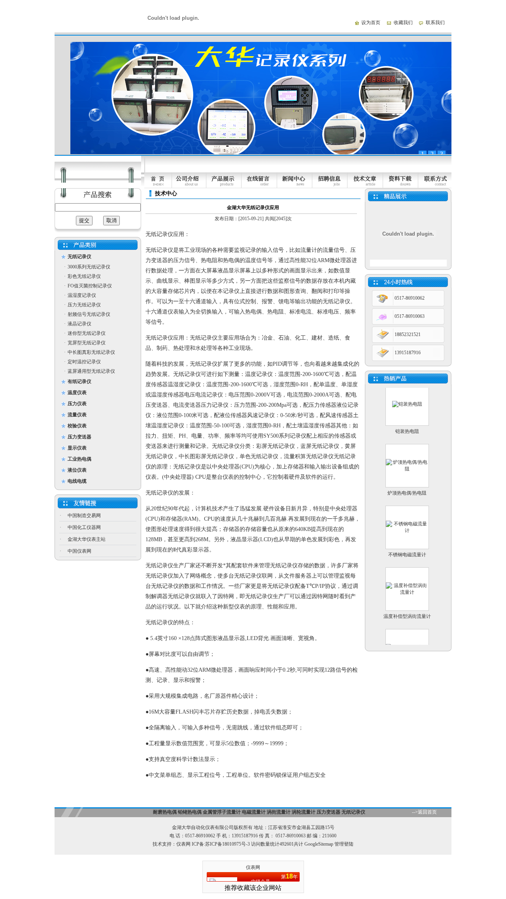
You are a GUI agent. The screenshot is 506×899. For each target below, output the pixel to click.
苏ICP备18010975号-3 (227, 844)
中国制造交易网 (84, 515)
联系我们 (435, 22)
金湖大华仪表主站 (87, 539)
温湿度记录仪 (82, 295)
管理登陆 (343, 844)
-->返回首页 (424, 812)
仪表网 (183, 844)
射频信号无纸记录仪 (89, 314)
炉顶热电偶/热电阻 (407, 482)
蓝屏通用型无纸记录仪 (91, 371)
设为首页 (370, 22)
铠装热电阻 (407, 421)
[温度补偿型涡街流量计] (407, 582)
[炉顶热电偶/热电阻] (407, 458)
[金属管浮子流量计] (407, 643)
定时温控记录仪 (84, 362)
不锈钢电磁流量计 (407, 544)
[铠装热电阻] (407, 394)
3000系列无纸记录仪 (89, 267)
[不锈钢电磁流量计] (407, 520)
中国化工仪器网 (84, 527)
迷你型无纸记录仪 (87, 333)
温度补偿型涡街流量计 (407, 606)
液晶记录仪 (79, 324)
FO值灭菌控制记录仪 (90, 286)
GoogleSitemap (318, 844)
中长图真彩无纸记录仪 (91, 352)
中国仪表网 (79, 551)
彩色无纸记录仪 (84, 276)
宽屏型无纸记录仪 (87, 343)
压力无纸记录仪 (84, 305)
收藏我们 (403, 22)
